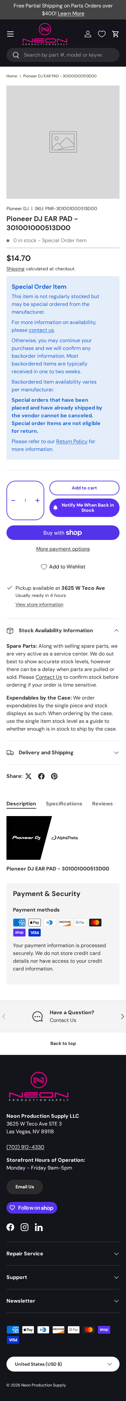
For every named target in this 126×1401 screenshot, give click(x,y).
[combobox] (63, 55)
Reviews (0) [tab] (106, 803)
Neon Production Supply (43, 1385)
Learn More (71, 13)
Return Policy (72, 441)
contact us (41, 330)
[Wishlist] (101, 34)
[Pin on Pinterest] (54, 776)
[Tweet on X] (28, 776)
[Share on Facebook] (41, 776)
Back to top (63, 1043)
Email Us (25, 1187)
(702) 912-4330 (25, 1147)
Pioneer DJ (17, 208)
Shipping (15, 269)
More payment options (63, 548)
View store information (39, 604)
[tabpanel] (63, 844)
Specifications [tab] (64, 803)
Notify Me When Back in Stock (88, 507)
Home (11, 76)
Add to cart (84, 488)
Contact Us (49, 677)
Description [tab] (21, 803)
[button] (116, 34)
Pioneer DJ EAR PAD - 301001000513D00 (60, 76)
